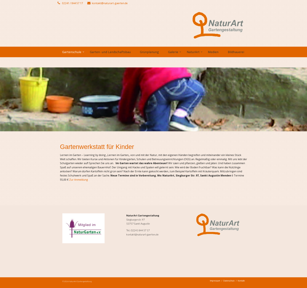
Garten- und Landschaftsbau (110, 52)
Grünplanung (149, 52)
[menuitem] (71, 52)
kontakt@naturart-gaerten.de (110, 3)
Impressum (215, 280)
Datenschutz (229, 280)
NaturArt (193, 52)
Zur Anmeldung (78, 179)
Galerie (173, 52)
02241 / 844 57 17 (72, 3)
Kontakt (241, 280)
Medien (213, 52)
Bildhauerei (236, 52)
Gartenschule (71, 52)
